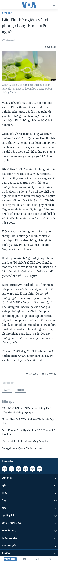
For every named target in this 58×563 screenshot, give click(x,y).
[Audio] (37, 559)
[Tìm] (50, 559)
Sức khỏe (7, 13)
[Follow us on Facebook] (4, 469)
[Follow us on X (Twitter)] (11, 469)
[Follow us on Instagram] (25, 469)
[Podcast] (32, 469)
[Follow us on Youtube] (18, 469)
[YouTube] (25, 559)
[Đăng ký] (39, 469)
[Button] (50, 47)
